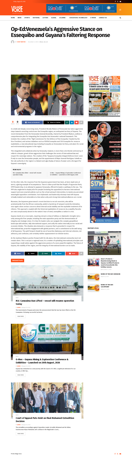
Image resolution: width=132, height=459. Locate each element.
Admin (18, 307)
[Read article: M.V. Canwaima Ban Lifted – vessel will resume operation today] (47, 283)
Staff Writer (21, 42)
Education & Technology (78, 18)
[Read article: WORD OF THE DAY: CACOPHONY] (93, 288)
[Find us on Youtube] (120, 1)
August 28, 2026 (26, 307)
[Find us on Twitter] (117, 1)
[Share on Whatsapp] (67, 122)
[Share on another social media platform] (81, 122)
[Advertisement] (66, 58)
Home (13, 18)
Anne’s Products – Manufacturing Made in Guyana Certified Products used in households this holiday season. (110, 263)
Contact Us (103, 18)
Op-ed (46, 42)
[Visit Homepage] (17, 10)
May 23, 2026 (93, 252)
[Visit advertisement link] (104, 96)
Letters (45, 18)
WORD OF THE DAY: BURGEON (110, 274)
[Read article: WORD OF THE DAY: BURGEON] (93, 277)
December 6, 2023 (33, 42)
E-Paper (93, 18)
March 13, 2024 (105, 289)
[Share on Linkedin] (72, 122)
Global (53, 18)
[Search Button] (120, 17)
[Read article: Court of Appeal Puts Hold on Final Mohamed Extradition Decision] (47, 400)
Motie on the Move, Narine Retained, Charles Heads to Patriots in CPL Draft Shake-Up (103, 248)
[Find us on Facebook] (115, 1)
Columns (62, 18)
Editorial (36, 18)
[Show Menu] (120, 9)
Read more (22, 316)
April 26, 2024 (105, 276)
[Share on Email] (76, 122)
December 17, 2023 (106, 269)
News (19, 18)
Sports (27, 18)
